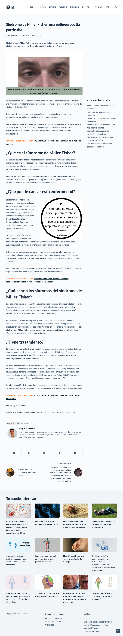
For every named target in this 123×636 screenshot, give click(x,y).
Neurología (37, 36)
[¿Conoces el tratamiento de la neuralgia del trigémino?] (47, 582)
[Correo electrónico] (75, 453)
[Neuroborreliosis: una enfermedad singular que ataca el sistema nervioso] (75, 511)
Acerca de (10, 423)
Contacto (87, 614)
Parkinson (74, 7)
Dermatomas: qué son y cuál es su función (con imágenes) (102, 596)
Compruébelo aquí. (92, 631)
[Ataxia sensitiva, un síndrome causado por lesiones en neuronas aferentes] (18, 545)
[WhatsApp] (59, 453)
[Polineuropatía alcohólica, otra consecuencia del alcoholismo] (104, 511)
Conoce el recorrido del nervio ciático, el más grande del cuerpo (45, 559)
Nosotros (41, 7)
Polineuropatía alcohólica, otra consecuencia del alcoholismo (103, 524)
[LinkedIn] (44, 453)
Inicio (32, 7)
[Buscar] (116, 7)
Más (107, 7)
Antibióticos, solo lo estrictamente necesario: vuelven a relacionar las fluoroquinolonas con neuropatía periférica (17, 527)
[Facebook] (14, 453)
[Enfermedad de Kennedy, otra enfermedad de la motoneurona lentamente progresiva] (75, 582)
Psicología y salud (95, 7)
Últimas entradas (23, 423)
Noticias (52, 7)
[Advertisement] (102, 58)
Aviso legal (49, 625)
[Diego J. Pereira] (12, 433)
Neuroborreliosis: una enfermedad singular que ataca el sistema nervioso (74, 524)
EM (83, 7)
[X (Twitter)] (29, 453)
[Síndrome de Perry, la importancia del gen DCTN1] (47, 511)
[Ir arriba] (118, 631)
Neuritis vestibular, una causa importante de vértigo (73, 559)
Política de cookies (53, 622)
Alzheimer (63, 7)
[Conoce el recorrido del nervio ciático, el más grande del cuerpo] (47, 545)
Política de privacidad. (54, 618)
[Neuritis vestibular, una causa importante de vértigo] (75, 545)
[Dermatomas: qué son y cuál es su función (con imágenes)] (104, 582)
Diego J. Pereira (27, 428)
